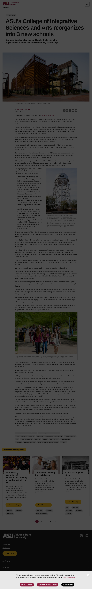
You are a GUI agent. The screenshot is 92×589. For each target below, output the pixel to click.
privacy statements (69, 577)
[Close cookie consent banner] (88, 575)
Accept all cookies (26, 584)
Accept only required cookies (48, 584)
